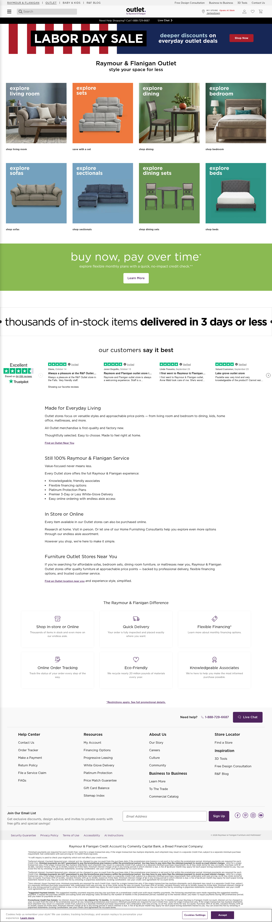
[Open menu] (11, 11)
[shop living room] (36, 114)
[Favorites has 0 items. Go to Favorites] (252, 11)
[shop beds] (236, 194)
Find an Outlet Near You (59, 443)
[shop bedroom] (236, 114)
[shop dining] (169, 114)
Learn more (27, 918)
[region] (136, 915)
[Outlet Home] (136, 11)
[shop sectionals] (103, 194)
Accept (222, 915)
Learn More (136, 278)
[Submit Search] (19, 11)
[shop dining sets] (169, 194)
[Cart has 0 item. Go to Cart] (261, 11)
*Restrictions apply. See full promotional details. (136, 702)
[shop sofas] (36, 194)
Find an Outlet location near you (65, 581)
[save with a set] (103, 114)
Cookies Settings (195, 915)
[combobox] (47, 11)
